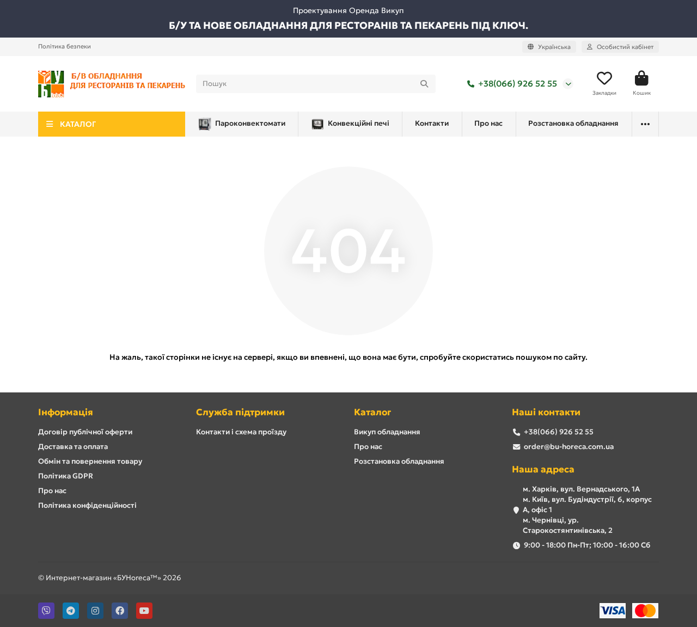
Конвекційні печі (358, 123)
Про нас (488, 123)
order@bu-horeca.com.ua (569, 446)
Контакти (432, 123)
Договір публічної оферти (85, 432)
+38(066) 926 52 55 (517, 83)
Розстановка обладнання (573, 123)
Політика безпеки (64, 46)
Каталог (372, 412)
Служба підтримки (240, 412)
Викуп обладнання (387, 432)
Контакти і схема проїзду (241, 432)
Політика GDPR (65, 476)
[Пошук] (424, 84)
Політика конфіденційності (87, 505)
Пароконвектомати (250, 123)
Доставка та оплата (73, 446)
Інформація (65, 412)
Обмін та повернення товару (90, 461)
